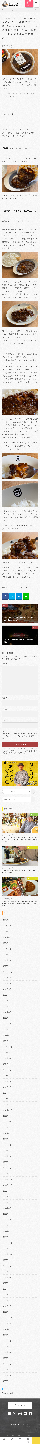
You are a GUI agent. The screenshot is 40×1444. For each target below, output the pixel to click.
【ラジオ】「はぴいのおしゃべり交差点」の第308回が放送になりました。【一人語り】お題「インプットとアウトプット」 (19, 839)
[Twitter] (12, 596)
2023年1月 (7, 1168)
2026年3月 (7, 949)
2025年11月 (7, 972)
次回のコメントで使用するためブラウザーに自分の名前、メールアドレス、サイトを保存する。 (19, 736)
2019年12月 (7, 1381)
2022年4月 (7, 1220)
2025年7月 (7, 995)
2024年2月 (7, 1093)
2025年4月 (7, 1012)
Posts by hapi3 (7, 1393)
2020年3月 (7, 1364)
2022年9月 (7, 1191)
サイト (4, 720)
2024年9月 (7, 1052)
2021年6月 (7, 1277)
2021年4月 (7, 1289)
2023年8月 (7, 1127)
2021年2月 (7, 1300)
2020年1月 (7, 1375)
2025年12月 (7, 966)
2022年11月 (7, 1179)
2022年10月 (7, 1185)
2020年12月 (7, 1312)
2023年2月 (7, 1162)
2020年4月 (7, 1358)
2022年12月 (7, 1173)
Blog (11, 10)
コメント (5, 663)
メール (5, 709)
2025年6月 (7, 1001)
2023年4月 (7, 1150)
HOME (5, 10)
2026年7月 (7, 926)
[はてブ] (19, 596)
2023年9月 (7, 1122)
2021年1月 (7, 1306)
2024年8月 (7, 1058)
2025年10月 (7, 977)
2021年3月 (7, 1294)
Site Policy (28, 1425)
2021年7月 (7, 1271)
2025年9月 (7, 983)
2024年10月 (7, 1047)
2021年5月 (7, 1283)
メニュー (20, 1442)
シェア (12, 1441)
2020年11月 (7, 1318)
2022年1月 (7, 1237)
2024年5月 (7, 1075)
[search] (33, 791)
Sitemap (12, 1424)
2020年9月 (7, 1329)
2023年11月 (7, 1110)
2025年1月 (7, 1029)
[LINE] (26, 596)
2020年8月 (7, 1335)
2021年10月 (7, 1254)
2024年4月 (7, 1081)
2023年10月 (7, 1116)
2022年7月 (7, 1202)
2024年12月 (7, 1035)
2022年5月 (7, 1214)
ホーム (4, 1442)
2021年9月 (7, 1260)
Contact (20, 1405)
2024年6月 (7, 1070)
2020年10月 (7, 1323)
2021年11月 (7, 1248)
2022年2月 (7, 1231)
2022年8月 (7, 1196)
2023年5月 (7, 1145)
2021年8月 (7, 1266)
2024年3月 (7, 1087)
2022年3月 (7, 1225)
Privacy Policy (21, 1425)
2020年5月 (7, 1352)
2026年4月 (7, 943)
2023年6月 (7, 1139)
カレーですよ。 (20, 10)
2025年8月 (7, 989)
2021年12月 (7, 1243)
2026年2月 (7, 954)
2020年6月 (7, 1346)
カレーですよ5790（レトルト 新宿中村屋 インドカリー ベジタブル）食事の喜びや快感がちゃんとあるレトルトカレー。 (20, 903)
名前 (4, 698)
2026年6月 (7, 931)
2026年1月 (7, 960)
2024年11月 (7, 1041)
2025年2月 (7, 1024)
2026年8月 (7, 920)
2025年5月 (7, 1006)
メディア (35, 814)
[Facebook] (5, 596)
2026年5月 (7, 937)
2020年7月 (7, 1341)
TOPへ (36, 1442)
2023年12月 (7, 1104)
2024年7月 (7, 1064)
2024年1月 (7, 1099)
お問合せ (28, 1442)
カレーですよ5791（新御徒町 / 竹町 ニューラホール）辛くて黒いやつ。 (19, 871)
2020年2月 (7, 1369)
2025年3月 (7, 1018)
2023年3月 (7, 1156)
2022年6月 (7, 1208)
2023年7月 (7, 1133)
